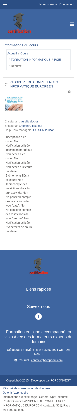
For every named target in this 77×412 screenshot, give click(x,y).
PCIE (57, 59)
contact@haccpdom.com (46, 360)
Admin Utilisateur (31, 125)
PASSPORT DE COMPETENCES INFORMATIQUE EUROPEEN (33, 84)
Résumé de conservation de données (26, 388)
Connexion (66, 4)
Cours (24, 53)
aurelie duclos (29, 121)
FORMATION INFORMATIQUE (30, 59)
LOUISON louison (43, 130)
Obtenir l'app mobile (15, 392)
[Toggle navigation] (72, 24)
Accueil (12, 53)
